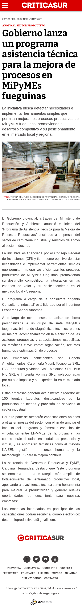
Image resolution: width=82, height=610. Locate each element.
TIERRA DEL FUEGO (21, 197)
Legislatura (32, 568)
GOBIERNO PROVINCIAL (45, 197)
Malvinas (71, 573)
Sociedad (66, 568)
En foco (57, 573)
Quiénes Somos (31, 578)
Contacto (51, 578)
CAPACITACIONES (34, 199)
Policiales (28, 573)
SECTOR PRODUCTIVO (57, 199)
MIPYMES (75, 199)
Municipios (49, 568)
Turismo (43, 573)
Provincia (14, 568)
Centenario (11, 573)
